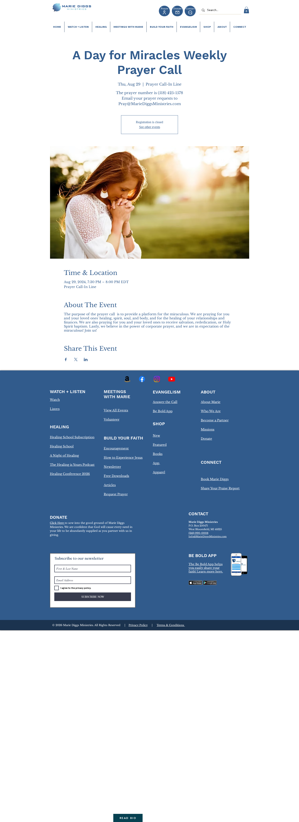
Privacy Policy (138, 625)
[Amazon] (127, 379)
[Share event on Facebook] (66, 359)
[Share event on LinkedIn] (86, 359)
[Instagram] (157, 379)
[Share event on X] (76, 359)
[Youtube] (172, 379)
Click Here (57, 523)
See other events (149, 127)
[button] (246, 10)
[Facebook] (142, 379)
